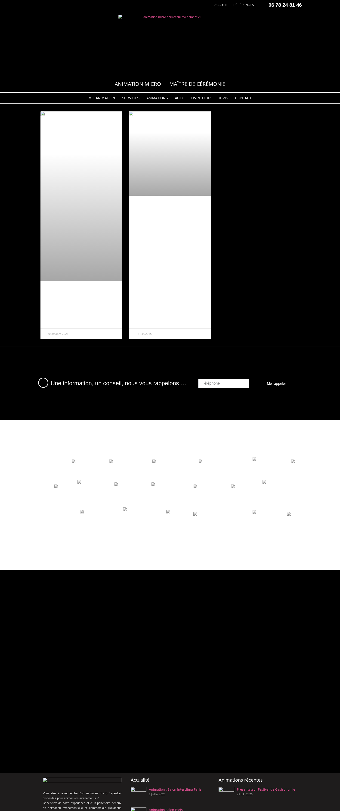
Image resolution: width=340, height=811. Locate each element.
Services (130, 98)
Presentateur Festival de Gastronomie (266, 789)
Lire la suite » (57, 321)
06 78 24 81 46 (285, 5)
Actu (179, 98)
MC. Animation (102, 98)
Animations (157, 98)
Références (243, 5)
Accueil (220, 5)
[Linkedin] (59, 5)
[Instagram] (51, 5)
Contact (243, 98)
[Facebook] (43, 5)
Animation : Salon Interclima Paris (175, 789)
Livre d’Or (201, 98)
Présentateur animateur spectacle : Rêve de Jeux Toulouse (74, 302)
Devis (223, 98)
